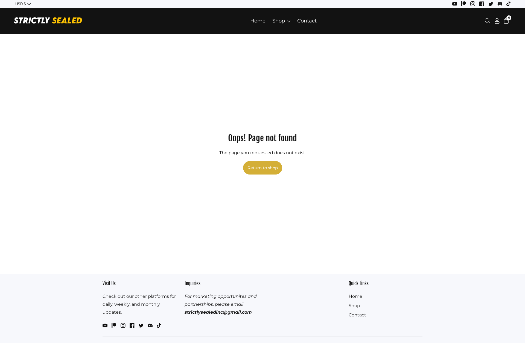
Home (258, 21)
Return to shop (262, 167)
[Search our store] (488, 21)
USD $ (21, 4)
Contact (307, 21)
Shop (278, 21)
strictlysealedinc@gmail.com (218, 312)
